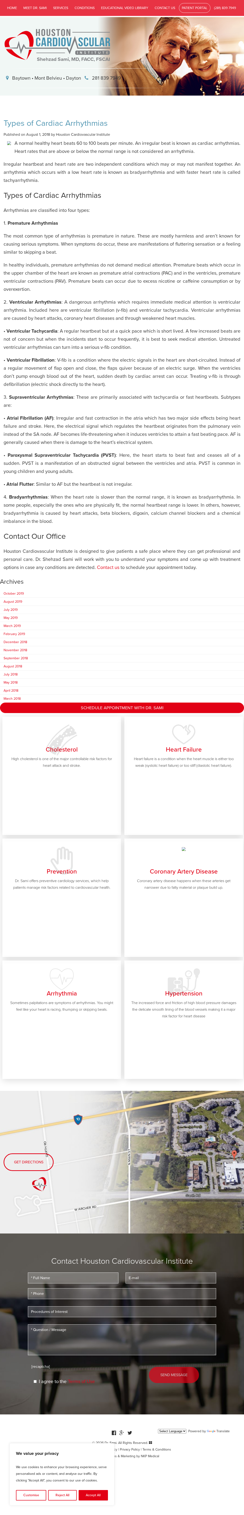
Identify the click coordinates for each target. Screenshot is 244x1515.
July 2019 (11, 610)
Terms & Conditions (156, 1449)
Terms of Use (81, 1381)
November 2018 (15, 650)
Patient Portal (194, 8)
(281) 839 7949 (225, 8)
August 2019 (13, 602)
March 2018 (12, 699)
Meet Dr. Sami (35, 8)
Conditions (85, 8)
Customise (31, 1495)
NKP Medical (150, 1456)
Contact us (108, 567)
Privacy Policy (130, 1449)
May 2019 (11, 618)
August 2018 (13, 666)
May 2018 (11, 682)
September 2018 (16, 658)
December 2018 (15, 642)
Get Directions (28, 1162)
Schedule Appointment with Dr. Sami (122, 707)
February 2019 (14, 634)
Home (12, 8)
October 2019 (14, 594)
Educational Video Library (124, 8)
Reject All (62, 1495)
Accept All (93, 1495)
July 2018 (11, 674)
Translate (223, 1431)
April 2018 (11, 691)
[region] (62, 1474)
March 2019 (12, 626)
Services (60, 8)
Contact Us (165, 8)
